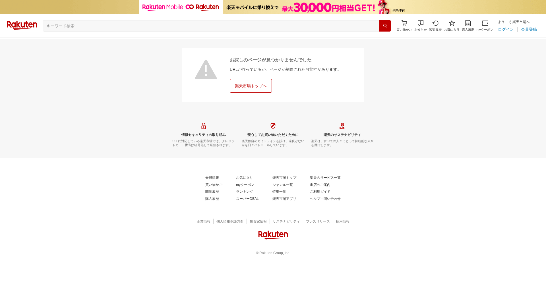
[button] (420, 26)
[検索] (385, 26)
